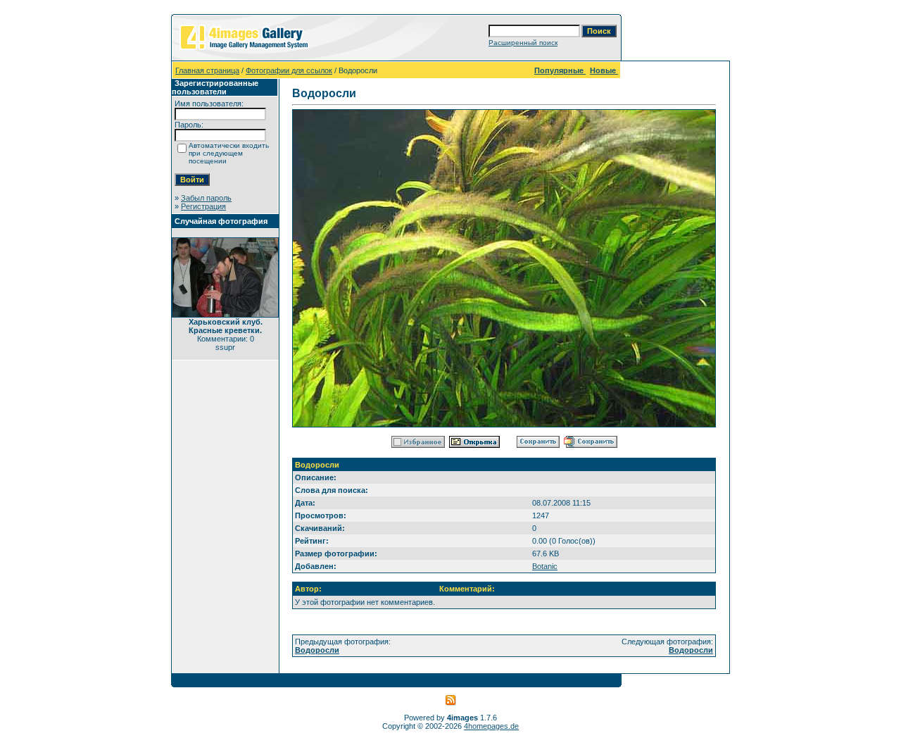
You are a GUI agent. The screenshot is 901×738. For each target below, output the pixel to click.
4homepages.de (491, 726)
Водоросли (317, 650)
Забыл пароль (206, 198)
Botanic (544, 566)
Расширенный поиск (523, 42)
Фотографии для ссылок (289, 70)
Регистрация (203, 206)
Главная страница (207, 70)
